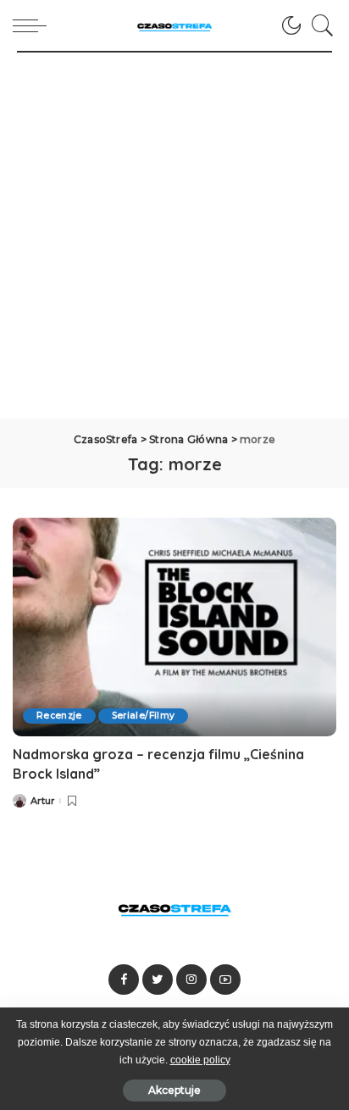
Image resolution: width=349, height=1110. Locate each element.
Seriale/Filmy (143, 715)
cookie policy (200, 1060)
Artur (42, 801)
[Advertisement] (174, 235)
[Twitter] (157, 979)
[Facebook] (123, 979)
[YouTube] (225, 979)
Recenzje (59, 715)
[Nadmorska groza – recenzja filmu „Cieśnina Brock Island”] (174, 627)
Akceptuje (174, 1090)
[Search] (318, 25)
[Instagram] (191, 979)
